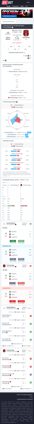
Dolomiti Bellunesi (19, 105)
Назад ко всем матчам (8, 21)
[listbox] (29, 2)
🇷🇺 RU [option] (28, 2)
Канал (22, 6)
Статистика (15, 6)
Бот (26, 6)
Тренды (8, 6)
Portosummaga (19, 107)
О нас (31, 396)
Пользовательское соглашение (25, 399)
